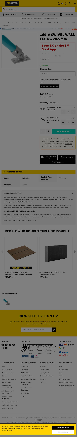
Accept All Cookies (63, 427)
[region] (38, 430)
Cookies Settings (63, 432)
